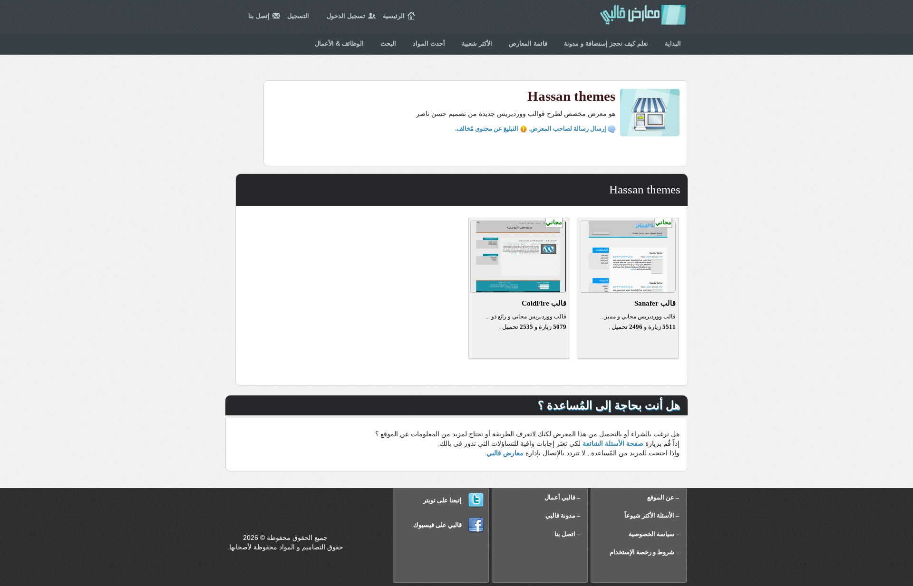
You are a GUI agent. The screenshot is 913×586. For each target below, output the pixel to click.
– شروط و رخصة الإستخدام (644, 552)
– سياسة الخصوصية (654, 534)
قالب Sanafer (655, 303)
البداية (673, 43)
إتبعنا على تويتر (442, 500)
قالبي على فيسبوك (437, 524)
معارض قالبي (643, 19)
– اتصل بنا (567, 534)
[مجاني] (628, 290)
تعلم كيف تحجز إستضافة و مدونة (606, 43)
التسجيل (298, 15)
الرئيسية (394, 15)
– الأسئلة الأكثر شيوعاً (651, 515)
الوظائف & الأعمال (339, 43)
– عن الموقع (663, 497)
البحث (388, 43)
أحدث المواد (429, 43)
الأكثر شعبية (477, 43)
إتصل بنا (259, 15)
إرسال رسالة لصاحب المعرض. (568, 128)
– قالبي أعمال (562, 497)
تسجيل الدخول (346, 15)
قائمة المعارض (528, 43)
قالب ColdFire (544, 303)
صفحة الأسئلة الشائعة (613, 443)
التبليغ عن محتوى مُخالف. (487, 128)
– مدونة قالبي (562, 515)
